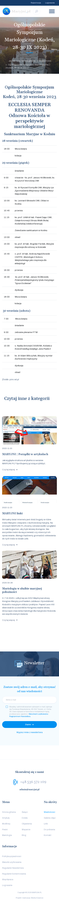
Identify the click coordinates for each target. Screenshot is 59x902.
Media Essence (37, 898)
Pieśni (5, 830)
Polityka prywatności (11, 856)
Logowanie (50, 3)
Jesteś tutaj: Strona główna (22, 61)
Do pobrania (49, 830)
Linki (46, 824)
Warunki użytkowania (11, 862)
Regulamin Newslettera (13, 868)
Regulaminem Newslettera (19, 716)
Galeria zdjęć (50, 818)
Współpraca (7, 879)
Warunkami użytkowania (38, 714)
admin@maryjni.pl (29, 789)
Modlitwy (6, 824)
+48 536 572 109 (33, 782)
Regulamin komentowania (14, 874)
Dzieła (24, 818)
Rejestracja (36, 3)
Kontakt (47, 835)
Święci (25, 812)
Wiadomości (45, 61)
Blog (24, 835)
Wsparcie (26, 830)
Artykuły (6, 818)
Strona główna (9, 812)
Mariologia (7, 835)
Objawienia (27, 824)
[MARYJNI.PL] (16, 11)
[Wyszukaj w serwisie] (36, 11)
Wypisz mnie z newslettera (29, 732)
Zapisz (28, 725)
